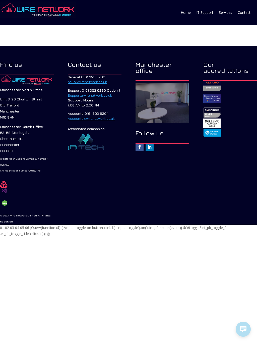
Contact (244, 13)
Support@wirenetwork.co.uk (90, 95)
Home (186, 13)
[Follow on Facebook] (140, 147)
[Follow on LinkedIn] (150, 147)
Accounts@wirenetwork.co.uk (91, 118)
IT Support (204, 13)
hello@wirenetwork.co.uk (87, 82)
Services (225, 13)
